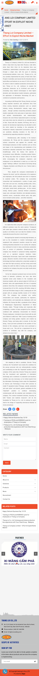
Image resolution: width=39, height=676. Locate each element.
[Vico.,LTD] (9, 2)
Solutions (6, 483)
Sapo (23, 674)
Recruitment (7, 495)
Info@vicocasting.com (15, 632)
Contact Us (6, 499)
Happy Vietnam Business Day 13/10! (15, 417)
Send (6, 463)
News (4, 491)
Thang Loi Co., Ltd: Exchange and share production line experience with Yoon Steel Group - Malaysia (20, 427)
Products (6, 487)
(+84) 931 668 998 (18, 629)
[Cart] (31, 3)
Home (5, 476)
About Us (6, 480)
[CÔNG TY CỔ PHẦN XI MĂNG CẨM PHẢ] (20, 553)
